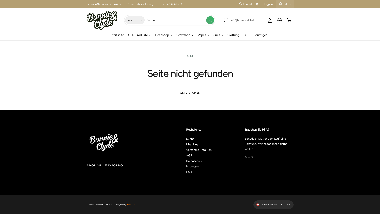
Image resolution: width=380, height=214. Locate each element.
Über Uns (192, 144)
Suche (190, 139)
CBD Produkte (138, 35)
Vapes (202, 35)
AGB (189, 155)
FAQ (189, 172)
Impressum (193, 166)
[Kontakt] (279, 20)
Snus (216, 35)
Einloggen (267, 4)
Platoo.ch (131, 204)
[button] (289, 20)
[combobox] (180, 20)
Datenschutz (194, 161)
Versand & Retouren (199, 150)
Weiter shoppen (190, 92)
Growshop (183, 35)
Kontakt (247, 4)
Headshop (162, 35)
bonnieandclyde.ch (104, 204)
